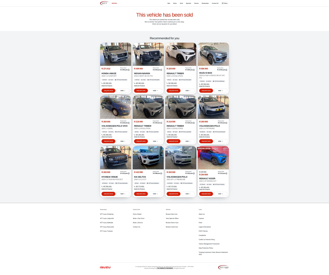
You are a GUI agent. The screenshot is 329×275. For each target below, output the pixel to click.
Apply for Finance (107, 86)
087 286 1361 (107, 135)
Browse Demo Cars (172, 223)
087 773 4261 (140, 186)
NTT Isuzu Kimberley (107, 214)
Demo (175, 3)
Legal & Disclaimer (205, 227)
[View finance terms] (129, 70)
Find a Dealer (137, 214)
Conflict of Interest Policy (207, 239)
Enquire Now (108, 90)
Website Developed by (158, 268)
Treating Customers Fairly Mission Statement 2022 (213, 253)
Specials (188, 3)
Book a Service (138, 223)
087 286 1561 (205, 84)
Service (196, 3)
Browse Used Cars (172, 227)
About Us (202, 214)
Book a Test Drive (138, 218)
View (121, 90)
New (169, 3)
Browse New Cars (171, 214)
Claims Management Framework (209, 244)
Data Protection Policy (206, 248)
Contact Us (215, 3)
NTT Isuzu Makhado (106, 223)
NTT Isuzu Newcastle (107, 227)
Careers (201, 218)
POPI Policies (203, 231)
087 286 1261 (107, 83)
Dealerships (205, 3)
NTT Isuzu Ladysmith (107, 218)
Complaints (202, 235)
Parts (200, 223)
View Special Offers (172, 218)
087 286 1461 (205, 187)
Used (181, 3)
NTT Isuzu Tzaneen (106, 231)
